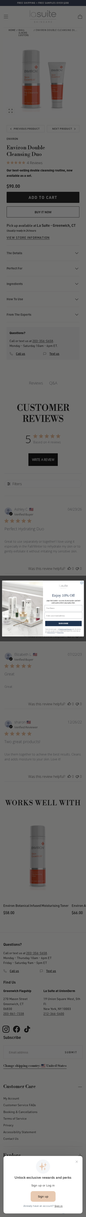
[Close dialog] (81, 582)
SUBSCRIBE (63, 623)
